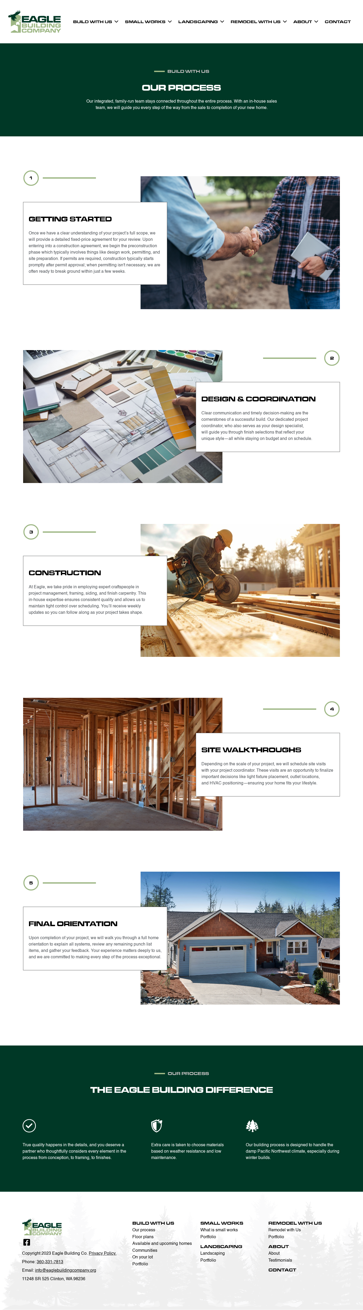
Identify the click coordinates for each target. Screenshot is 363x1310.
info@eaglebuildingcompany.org (65, 1271)
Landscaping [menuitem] (198, 21)
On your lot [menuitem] (142, 1257)
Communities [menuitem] (144, 1251)
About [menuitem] (302, 21)
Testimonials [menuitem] (280, 1260)
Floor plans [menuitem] (143, 1237)
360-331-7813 (50, 1262)
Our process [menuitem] (143, 1230)
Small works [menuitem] (145, 21)
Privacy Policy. (102, 1254)
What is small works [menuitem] (219, 1230)
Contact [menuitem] (338, 21)
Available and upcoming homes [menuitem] (162, 1244)
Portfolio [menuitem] (140, 1264)
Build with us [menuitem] (92, 21)
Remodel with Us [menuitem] (256, 21)
